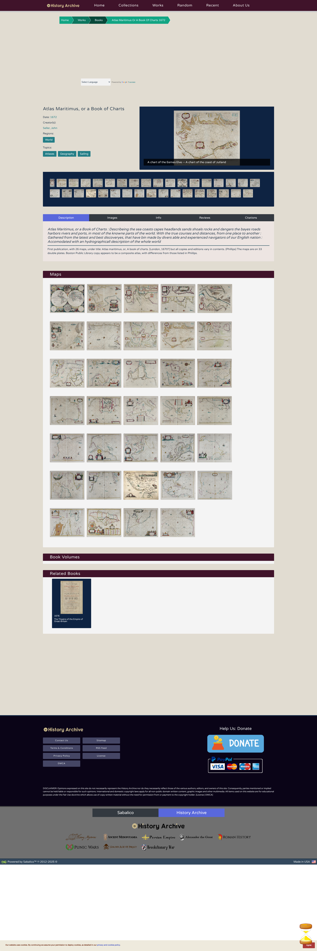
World (49, 139)
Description (66, 217)
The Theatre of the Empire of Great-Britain (68, 620)
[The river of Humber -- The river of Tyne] (214, 298)
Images (112, 217)
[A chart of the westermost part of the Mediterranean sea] (140, 410)
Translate (131, 82)
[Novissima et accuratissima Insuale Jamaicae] (104, 522)
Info (158, 217)
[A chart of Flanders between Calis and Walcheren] (104, 335)
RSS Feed (101, 748)
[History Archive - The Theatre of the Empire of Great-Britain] (71, 597)
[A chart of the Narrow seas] (177, 373)
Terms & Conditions (61, 748)
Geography (67, 153)
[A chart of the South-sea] (177, 522)
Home (99, 5)
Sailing (84, 153)
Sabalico (125, 812)
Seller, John (50, 128)
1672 (53, 117)
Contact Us (61, 740)
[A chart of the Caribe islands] (214, 485)
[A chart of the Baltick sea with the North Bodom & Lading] (67, 373)
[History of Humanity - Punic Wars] (82, 847)
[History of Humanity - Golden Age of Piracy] (120, 847)
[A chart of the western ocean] (104, 485)
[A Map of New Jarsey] (140, 485)
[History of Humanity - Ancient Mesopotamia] (120, 837)
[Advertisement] (158, 50)
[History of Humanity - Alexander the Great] (196, 837)
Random (184, 5)
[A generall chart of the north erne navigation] (177, 447)
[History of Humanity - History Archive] (158, 826)
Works (157, 5)
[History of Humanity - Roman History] (235, 837)
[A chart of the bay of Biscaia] (67, 410)
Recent (212, 5)
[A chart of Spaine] (104, 410)
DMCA (61, 763)
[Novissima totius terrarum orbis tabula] (67, 298)
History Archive (191, 812)
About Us (241, 5)
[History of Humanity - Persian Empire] (158, 837)
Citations (251, 217)
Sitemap (101, 740)
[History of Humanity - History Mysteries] (82, 837)
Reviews (204, 217)
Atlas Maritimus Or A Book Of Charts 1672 (138, 20)
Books (99, 20)
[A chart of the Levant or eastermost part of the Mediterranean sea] (177, 410)
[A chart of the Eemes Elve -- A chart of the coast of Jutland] (177, 335)
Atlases (49, 153)
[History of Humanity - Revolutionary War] (158, 847)
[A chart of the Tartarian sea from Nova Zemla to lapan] (214, 447)
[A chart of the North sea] (104, 298)
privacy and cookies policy (108, 945)
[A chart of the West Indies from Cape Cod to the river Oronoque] (178, 485)
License (101, 756)
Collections (129, 5)
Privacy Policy (61, 756)
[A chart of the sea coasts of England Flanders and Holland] (67, 335)
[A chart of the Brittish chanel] (214, 373)
